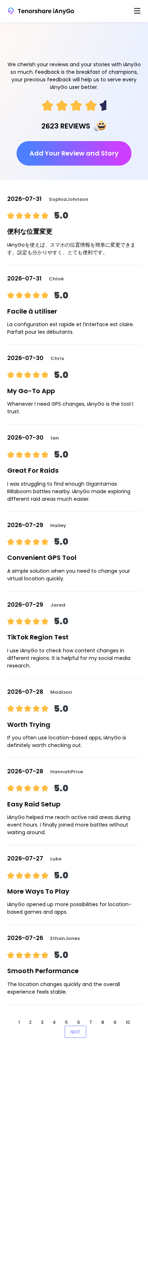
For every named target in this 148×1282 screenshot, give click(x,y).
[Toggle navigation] (137, 10)
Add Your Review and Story (74, 153)
